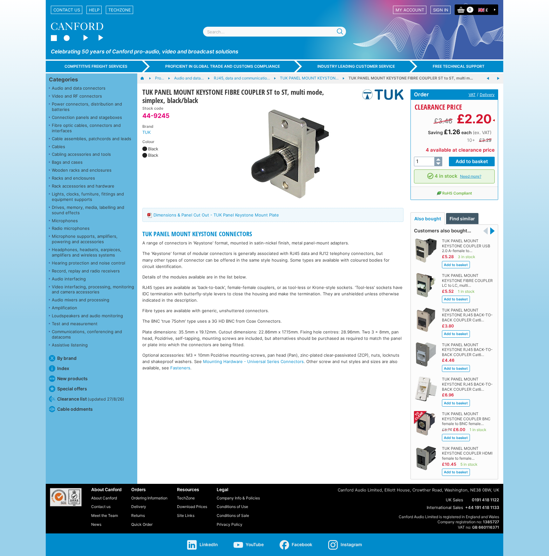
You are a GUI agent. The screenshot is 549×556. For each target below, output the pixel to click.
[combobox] (274, 32)
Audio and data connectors (78, 88)
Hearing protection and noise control (88, 262)
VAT (472, 94)
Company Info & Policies (238, 498)
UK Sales (454, 499)
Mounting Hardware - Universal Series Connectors (253, 361)
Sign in (440, 9)
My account (410, 9)
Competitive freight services (95, 66)
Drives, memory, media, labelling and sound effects (88, 210)
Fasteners (180, 367)
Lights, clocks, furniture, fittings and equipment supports (88, 196)
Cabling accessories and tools (81, 154)
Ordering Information (149, 498)
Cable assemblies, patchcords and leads (91, 138)
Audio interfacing (69, 278)
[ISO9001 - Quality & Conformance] (66, 497)
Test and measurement (75, 323)
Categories (63, 79)
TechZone (119, 9)
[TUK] (380, 94)
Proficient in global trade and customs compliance (222, 66)
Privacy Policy (229, 524)
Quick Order (141, 524)
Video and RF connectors (77, 96)
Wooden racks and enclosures (82, 170)
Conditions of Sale (233, 515)
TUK (146, 132)
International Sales (445, 507)
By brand (67, 358)
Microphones (65, 220)
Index (63, 368)
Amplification (64, 307)
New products (72, 378)
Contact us (66, 9)
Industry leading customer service (356, 66)
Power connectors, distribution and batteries (87, 106)
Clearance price (438, 107)
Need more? (470, 176)
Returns (138, 515)
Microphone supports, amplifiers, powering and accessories (85, 239)
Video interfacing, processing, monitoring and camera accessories (93, 289)
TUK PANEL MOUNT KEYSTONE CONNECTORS (197, 234)
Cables (58, 146)
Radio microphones (71, 228)
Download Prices (192, 506)
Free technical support (459, 66)
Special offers (72, 388)
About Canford (104, 498)
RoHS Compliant (457, 193)
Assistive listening (70, 344)
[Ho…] (145, 78)
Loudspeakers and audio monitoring (87, 315)
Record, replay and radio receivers (86, 270)
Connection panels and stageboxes (87, 117)
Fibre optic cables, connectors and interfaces (86, 128)
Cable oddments (75, 409)
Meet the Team (104, 515)
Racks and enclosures (73, 178)
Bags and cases (67, 162)
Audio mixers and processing (80, 299)
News (96, 524)
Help (94, 9)
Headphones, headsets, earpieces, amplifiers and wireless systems (86, 252)
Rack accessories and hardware (83, 186)
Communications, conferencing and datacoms (87, 334)
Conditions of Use (232, 506)
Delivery (487, 94)
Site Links (185, 515)
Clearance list (90, 399)
